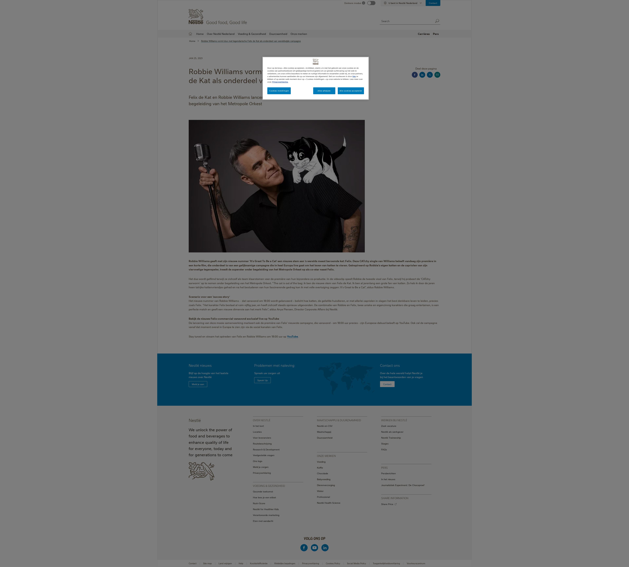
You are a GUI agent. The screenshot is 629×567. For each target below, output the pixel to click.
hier (354, 76)
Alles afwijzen (324, 90)
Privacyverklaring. (280, 82)
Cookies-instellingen (279, 90)
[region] (315, 78)
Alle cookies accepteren (351, 90)
